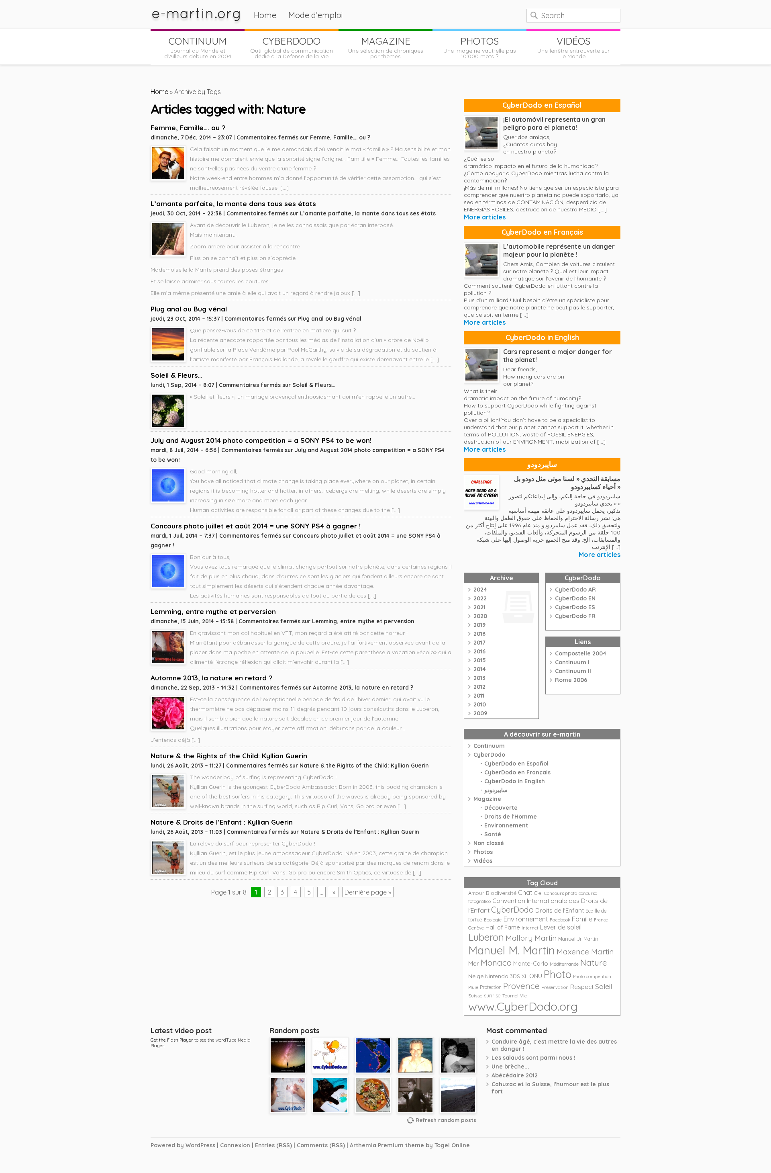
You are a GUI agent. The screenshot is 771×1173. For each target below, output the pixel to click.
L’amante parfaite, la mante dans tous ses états (233, 203)
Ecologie (493, 920)
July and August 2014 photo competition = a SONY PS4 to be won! (261, 440)
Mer (473, 963)
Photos (483, 852)
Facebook (560, 920)
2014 (479, 669)
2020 (480, 616)
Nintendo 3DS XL (506, 976)
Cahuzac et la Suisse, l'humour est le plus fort (550, 1088)
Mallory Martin (531, 938)
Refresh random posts (446, 1120)
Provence (521, 986)
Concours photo (560, 893)
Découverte (501, 807)
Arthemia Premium (377, 1145)
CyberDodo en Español (542, 105)
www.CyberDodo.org (523, 1006)
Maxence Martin (585, 951)
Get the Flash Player (172, 1040)
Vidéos (482, 860)
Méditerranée (564, 964)
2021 (479, 607)
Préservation (555, 987)
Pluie (473, 987)
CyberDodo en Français (542, 232)
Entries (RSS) (273, 1145)
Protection (491, 987)
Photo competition (592, 976)
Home (265, 15)
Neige (475, 976)
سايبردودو (542, 464)
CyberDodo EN (575, 598)
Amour (476, 893)
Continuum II (573, 671)
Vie (523, 996)
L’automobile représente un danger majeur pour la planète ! (559, 250)
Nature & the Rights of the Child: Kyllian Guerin (229, 755)
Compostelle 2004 (580, 653)
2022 (480, 598)
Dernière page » (368, 892)
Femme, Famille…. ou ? (188, 127)
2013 (479, 678)
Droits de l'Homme (510, 816)
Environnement (506, 825)
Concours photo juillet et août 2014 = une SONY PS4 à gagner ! (256, 526)
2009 (480, 713)
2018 (479, 633)
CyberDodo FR (575, 616)
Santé (492, 834)
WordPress (200, 1145)
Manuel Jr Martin (578, 939)
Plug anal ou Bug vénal (189, 309)
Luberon (486, 937)
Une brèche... (510, 1066)
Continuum (489, 745)
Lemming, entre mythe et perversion (213, 611)
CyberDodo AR (575, 589)
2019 (479, 624)
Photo (557, 974)
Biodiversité (501, 892)
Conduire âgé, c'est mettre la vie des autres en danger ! (554, 1045)
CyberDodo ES (575, 607)
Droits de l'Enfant (559, 910)
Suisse (475, 996)
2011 (478, 695)
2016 (479, 651)
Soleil (603, 986)
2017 (479, 642)
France (601, 920)
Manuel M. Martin (511, 950)
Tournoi (510, 996)
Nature (593, 962)
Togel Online (452, 1145)
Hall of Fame (502, 927)
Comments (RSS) (321, 1145)
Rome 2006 (571, 680)
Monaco (496, 962)
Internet (530, 928)
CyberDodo (489, 754)
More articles (485, 217)
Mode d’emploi (315, 15)
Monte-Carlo (530, 963)
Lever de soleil (560, 927)
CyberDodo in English (542, 337)
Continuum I (572, 662)
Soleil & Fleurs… (176, 375)
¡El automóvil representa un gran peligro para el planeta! (554, 123)
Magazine (487, 798)
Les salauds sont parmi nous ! (533, 1057)
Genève (476, 928)
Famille (582, 919)
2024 (480, 589)
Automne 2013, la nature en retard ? (212, 678)
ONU (535, 976)
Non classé (488, 843)
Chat (525, 892)
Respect (582, 987)
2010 (479, 704)
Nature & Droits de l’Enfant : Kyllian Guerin (222, 822)
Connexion (235, 1145)
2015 (479, 660)
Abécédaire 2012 (515, 1075)
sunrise (492, 995)
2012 (479, 686)
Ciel (538, 893)
